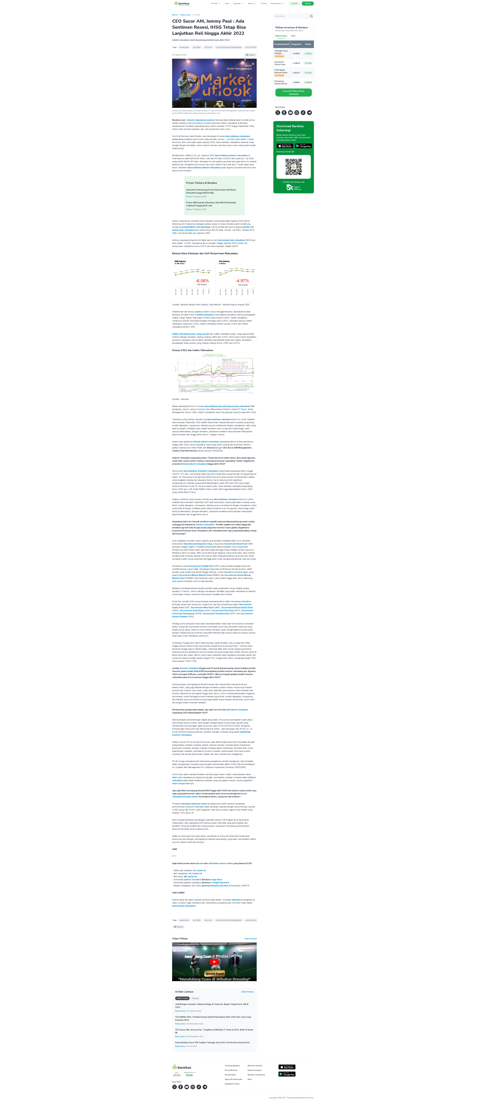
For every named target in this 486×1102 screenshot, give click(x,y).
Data (227, 3)
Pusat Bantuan (231, 1070)
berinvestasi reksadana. (184, 906)
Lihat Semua (251, 938)
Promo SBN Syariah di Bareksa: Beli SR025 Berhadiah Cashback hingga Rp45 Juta (211, 204)
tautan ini (201, 870)
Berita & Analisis (255, 1065)
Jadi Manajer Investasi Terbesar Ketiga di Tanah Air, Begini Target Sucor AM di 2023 (211, 1005)
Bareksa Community (256, 1075)
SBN (293, 36)
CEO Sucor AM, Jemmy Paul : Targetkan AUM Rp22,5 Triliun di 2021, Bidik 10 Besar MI (214, 1031)
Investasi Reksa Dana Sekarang (293, 92)
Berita (174, 15)
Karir (250, 1079)
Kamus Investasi (254, 1070)
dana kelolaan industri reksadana (203, 167)
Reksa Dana (185, 15)
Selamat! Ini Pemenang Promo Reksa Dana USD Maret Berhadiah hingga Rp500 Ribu (211, 191)
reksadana (236, 899)
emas (201, 863)
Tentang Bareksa (232, 1065)
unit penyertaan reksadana (231, 240)
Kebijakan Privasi (232, 1084)
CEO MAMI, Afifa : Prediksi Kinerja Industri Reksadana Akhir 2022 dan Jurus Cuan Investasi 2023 (213, 1018)
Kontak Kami (230, 1075)
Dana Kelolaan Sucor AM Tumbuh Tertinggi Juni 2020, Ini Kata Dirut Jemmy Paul (212, 1042)
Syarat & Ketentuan (233, 1079)
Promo (264, 3)
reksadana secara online (220, 863)
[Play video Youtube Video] (214, 961)
